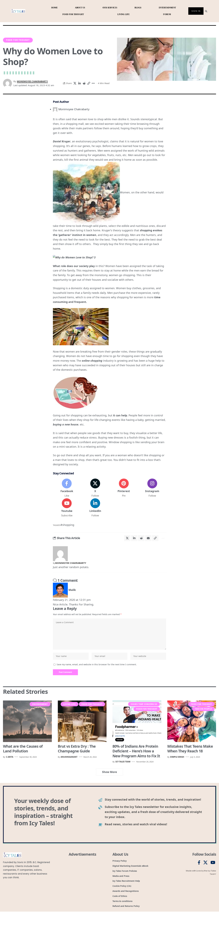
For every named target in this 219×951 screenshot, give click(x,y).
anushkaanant (69, 757)
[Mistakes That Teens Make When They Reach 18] (191, 721)
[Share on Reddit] (84, 83)
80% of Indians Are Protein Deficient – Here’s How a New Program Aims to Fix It (136, 751)
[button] (89, 83)
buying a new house (65, 424)
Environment (40, 704)
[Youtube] (67, 507)
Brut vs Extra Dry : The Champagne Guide (77, 749)
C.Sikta (9, 757)
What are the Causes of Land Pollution (23, 749)
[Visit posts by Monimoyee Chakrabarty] (60, 553)
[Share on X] (75, 83)
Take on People (203, 709)
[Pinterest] (124, 488)
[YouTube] (213, 862)
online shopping (92, 360)
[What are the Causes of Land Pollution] (27, 721)
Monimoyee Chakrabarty (32, 81)
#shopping (67, 525)
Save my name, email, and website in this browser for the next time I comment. (97, 664)
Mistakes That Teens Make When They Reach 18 (190, 749)
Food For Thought (18, 40)
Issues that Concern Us (144, 704)
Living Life (69, 704)
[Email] (148, 538)
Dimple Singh (177, 757)
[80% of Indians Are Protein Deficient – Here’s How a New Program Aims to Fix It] (136, 721)
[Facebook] (67, 488)
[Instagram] (152, 488)
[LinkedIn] (95, 507)
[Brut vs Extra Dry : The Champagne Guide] (82, 721)
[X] (95, 488)
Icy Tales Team (122, 761)
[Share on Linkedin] (79, 83)
